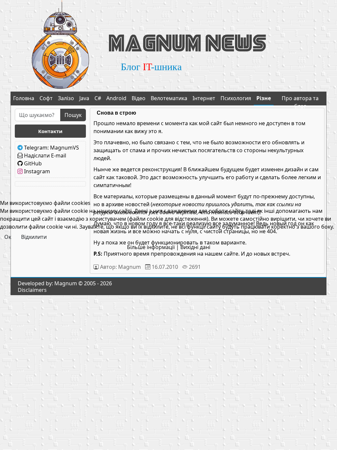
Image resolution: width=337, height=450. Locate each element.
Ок (7, 236)
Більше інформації (151, 247)
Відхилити (34, 236)
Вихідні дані (195, 247)
